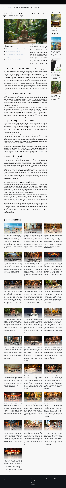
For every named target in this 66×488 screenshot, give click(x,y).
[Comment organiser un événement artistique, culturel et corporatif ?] (13, 425)
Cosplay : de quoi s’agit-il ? (52, 342)
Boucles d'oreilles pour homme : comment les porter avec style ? (13, 314)
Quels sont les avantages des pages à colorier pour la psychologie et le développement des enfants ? (33, 259)
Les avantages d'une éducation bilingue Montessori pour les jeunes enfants (53, 231)
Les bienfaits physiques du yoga (13, 51)
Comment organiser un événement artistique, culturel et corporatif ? (13, 428)
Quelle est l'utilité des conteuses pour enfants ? (33, 286)
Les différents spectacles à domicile (13, 371)
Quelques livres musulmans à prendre (53, 314)
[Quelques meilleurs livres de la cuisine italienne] (53, 284)
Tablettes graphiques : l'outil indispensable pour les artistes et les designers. (13, 259)
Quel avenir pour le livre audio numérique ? (53, 427)
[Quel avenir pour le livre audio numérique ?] (53, 425)
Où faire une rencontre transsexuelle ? (33, 314)
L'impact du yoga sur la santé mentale (14, 54)
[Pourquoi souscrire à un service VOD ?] (53, 256)
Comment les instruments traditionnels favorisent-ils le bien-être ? (55, 32)
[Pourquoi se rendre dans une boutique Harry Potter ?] (13, 284)
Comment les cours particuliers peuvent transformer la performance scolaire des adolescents (33, 231)
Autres (9, 7)
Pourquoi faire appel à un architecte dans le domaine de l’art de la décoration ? (13, 343)
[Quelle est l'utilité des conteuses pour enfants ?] (33, 284)
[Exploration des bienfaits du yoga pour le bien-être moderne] (56, 87)
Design (33, 478)
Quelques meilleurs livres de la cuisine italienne (53, 286)
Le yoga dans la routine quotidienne (14, 59)
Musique (33, 482)
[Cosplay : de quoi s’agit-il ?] (53, 341)
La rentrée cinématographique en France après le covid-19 (13, 455)
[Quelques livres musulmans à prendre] (53, 312)
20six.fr (40, 151)
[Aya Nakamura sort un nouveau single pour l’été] (33, 397)
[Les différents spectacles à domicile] (13, 369)
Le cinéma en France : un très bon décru (13, 399)
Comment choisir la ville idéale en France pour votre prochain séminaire (56, 54)
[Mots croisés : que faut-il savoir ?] (33, 369)
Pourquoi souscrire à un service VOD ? (53, 258)
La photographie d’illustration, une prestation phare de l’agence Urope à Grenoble (56, 75)
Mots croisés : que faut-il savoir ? (33, 371)
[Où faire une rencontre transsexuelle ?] (33, 312)
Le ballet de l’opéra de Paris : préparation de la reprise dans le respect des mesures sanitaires (53, 400)
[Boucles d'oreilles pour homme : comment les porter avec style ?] (13, 312)
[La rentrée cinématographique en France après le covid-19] (13, 453)
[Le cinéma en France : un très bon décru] (13, 397)
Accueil (4, 7)
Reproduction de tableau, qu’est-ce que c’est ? (53, 371)
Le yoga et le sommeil (11, 57)
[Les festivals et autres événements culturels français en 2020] (33, 425)
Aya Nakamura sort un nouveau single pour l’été (33, 399)
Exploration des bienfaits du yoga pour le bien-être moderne (56, 97)
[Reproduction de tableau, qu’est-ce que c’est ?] (53, 369)
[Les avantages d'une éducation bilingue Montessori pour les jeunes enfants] (53, 228)
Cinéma (33, 480)
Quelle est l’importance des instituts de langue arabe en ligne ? (33, 343)
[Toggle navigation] (3, 2)
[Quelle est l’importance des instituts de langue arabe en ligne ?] (33, 341)
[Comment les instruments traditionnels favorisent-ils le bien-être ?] (56, 20)
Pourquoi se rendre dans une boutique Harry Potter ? (12, 286)
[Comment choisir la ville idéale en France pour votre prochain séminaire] (56, 43)
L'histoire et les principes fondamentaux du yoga (17, 48)
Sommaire (9, 46)
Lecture (33, 484)
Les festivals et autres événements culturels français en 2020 (33, 428)
